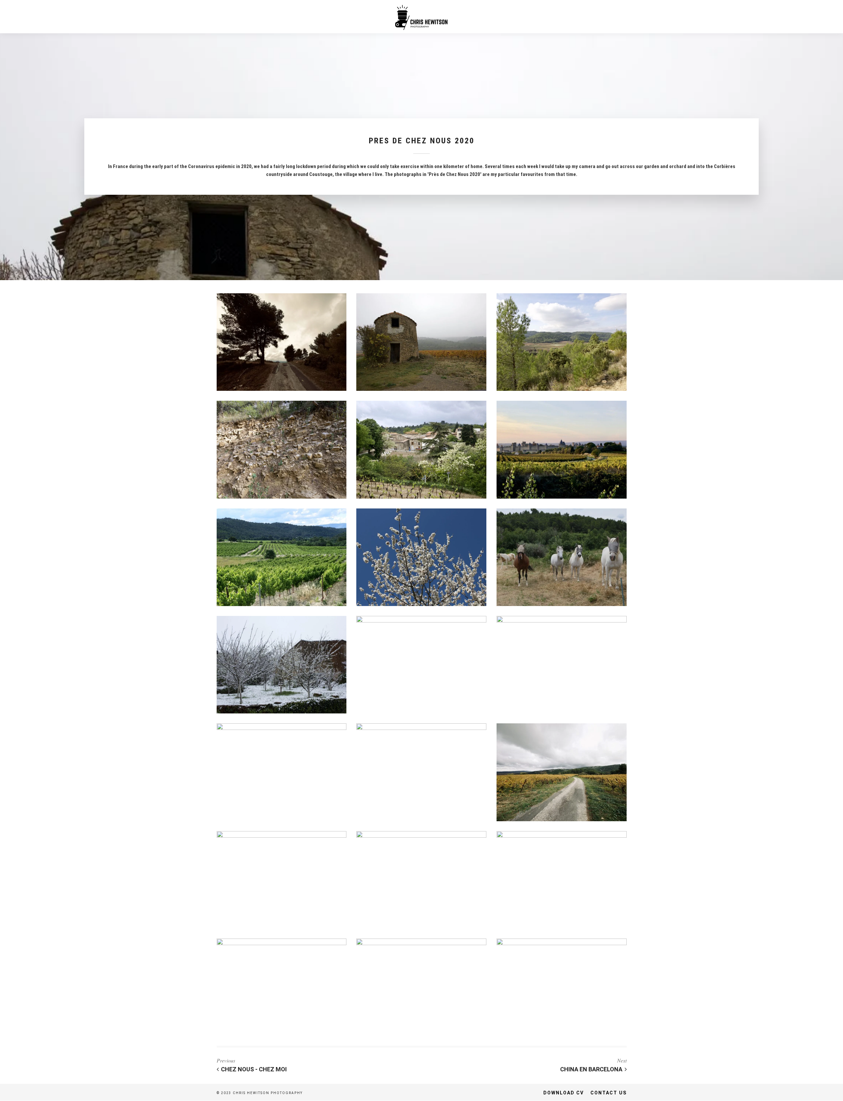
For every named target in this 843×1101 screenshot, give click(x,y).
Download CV (563, 1092)
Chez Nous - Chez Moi (254, 1069)
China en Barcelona (591, 1069)
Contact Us (608, 1092)
